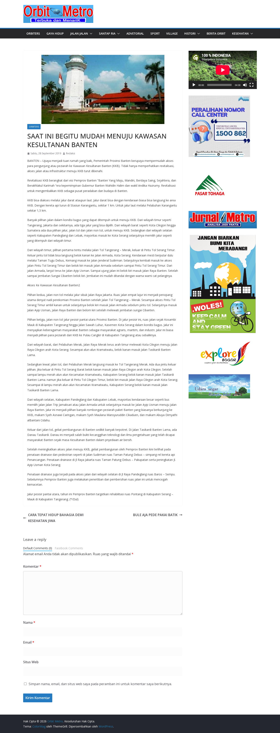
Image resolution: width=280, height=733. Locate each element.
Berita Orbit (216, 33)
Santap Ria (107, 33)
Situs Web (31, 662)
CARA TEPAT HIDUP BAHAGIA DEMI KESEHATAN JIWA (56, 518)
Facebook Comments (69, 548)
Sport (155, 33)
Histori (190, 33)
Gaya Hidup (55, 33)
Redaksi (70, 153)
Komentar (32, 566)
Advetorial (135, 33)
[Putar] (194, 85)
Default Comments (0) (37, 548)
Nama (29, 622)
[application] (223, 70)
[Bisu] (245, 85)
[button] (90, 33)
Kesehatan (240, 33)
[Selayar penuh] (251, 85)
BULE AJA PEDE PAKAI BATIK (155, 515)
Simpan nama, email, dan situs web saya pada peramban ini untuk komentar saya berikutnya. (100, 684)
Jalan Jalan (79, 33)
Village (172, 33)
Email (28, 642)
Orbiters (33, 33)
